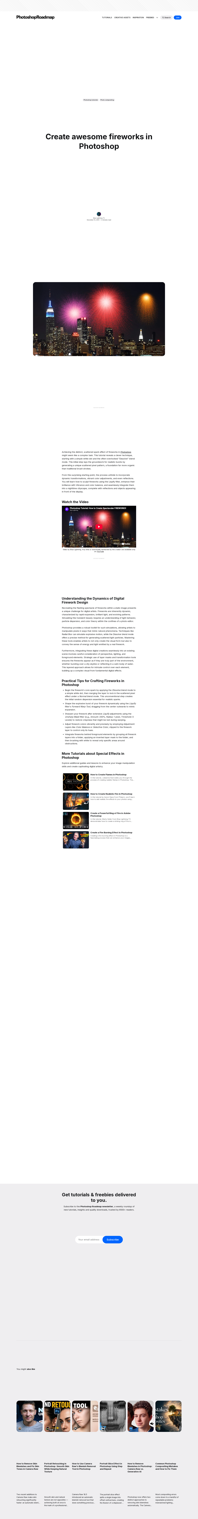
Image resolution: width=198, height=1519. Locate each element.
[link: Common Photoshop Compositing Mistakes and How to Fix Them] (168, 1431)
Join (177, 17)
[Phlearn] (103, 1428)
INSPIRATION (138, 17)
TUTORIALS (107, 17)
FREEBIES (150, 17)
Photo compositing (107, 100)
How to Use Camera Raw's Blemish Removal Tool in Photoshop (84, 1466)
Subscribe (113, 1239)
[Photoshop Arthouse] (47, 1428)
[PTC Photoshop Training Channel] (131, 1428)
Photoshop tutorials (91, 100)
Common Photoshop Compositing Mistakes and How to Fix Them (166, 1466)
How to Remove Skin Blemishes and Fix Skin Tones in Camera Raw (27, 1466)
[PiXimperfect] (75, 1428)
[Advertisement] (99, 5)
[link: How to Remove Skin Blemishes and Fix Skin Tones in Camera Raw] (29, 1431)
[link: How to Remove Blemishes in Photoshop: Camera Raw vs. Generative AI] (141, 1431)
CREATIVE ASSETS (122, 17)
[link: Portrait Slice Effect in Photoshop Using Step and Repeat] (113, 1431)
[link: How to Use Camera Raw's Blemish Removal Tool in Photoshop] (85, 1431)
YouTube (100, 551)
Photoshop (126, 452)
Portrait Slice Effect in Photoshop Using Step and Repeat (111, 1466)
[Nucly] (158, 1428)
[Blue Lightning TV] (99, 214)
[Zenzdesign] (19, 1428)
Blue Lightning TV (99, 218)
